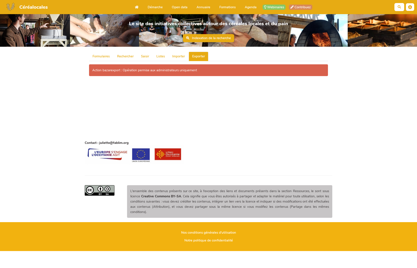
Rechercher (125, 56)
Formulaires (101, 56)
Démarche (155, 7)
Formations (227, 7)
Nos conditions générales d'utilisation (208, 232)
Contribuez (302, 7)
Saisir (145, 56)
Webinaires (275, 7)
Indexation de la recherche (211, 38)
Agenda (250, 7)
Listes (160, 56)
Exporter (198, 56)
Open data (179, 7)
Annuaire (203, 7)
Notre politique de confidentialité (208, 240)
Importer (178, 56)
